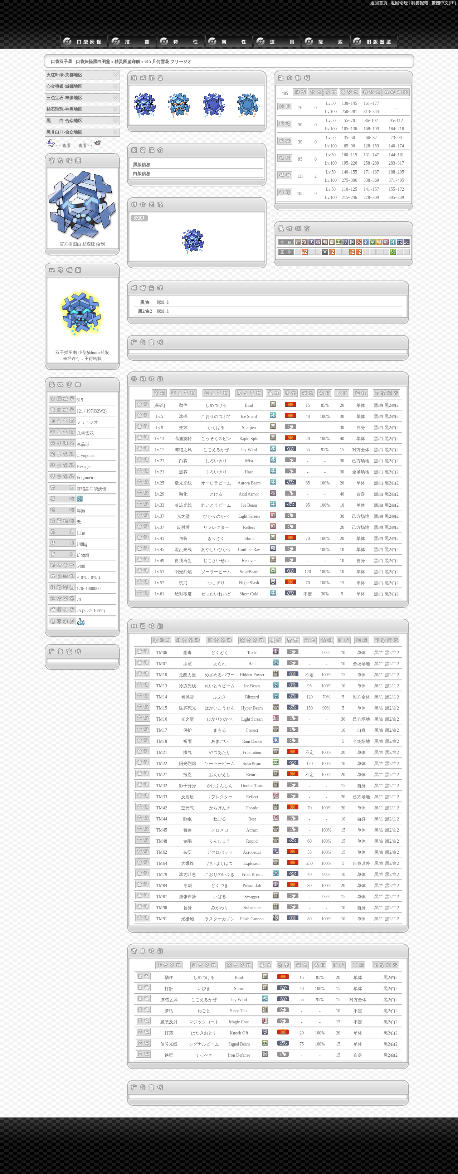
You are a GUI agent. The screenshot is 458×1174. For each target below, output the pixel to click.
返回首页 (379, 2)
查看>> (85, 145)
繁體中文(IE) (444, 2)
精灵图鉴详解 (127, 61)
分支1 (139, 217)
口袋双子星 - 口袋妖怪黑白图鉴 (80, 61)
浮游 (81, 510)
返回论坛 (399, 2)
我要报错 (419, 2)
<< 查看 (63, 145)
